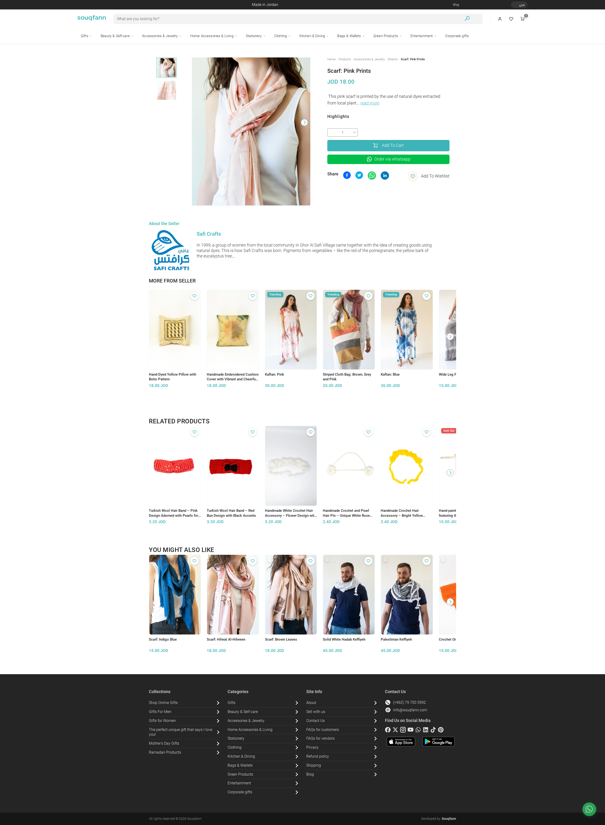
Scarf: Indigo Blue (163, 639)
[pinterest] (441, 730)
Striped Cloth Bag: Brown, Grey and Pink (347, 377)
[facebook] (388, 730)
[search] (467, 19)
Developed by (438, 819)
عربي (522, 4)
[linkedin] (425, 730)
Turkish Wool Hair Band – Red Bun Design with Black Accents (231, 513)
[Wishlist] (511, 19)
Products (345, 59)
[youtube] (410, 730)
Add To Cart (393, 145)
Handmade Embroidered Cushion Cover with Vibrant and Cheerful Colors (233, 377)
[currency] (514, 5)
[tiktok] (433, 730)
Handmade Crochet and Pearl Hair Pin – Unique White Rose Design (346, 513)
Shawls (393, 59)
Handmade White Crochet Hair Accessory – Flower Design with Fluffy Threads (290, 513)
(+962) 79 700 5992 (409, 702)
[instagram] (403, 730)
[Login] (500, 19)
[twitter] (395, 730)
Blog (456, 4)
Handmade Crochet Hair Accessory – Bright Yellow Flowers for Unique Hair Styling (405, 513)
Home (331, 59)
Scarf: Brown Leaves (281, 639)
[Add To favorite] (194, 296)
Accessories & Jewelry (369, 59)
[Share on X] (359, 175)
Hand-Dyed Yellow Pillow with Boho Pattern (172, 377)
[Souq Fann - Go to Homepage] (92, 19)
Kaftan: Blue (390, 374)
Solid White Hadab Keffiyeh (344, 639)
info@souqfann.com (410, 710)
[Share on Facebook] (347, 175)
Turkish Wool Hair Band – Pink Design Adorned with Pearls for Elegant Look (173, 513)
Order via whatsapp (392, 159)
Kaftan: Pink (274, 374)
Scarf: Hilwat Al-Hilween (226, 639)
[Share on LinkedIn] (385, 175)
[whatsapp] (418, 730)
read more (369, 103)
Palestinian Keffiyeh (396, 639)
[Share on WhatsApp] (372, 175)
